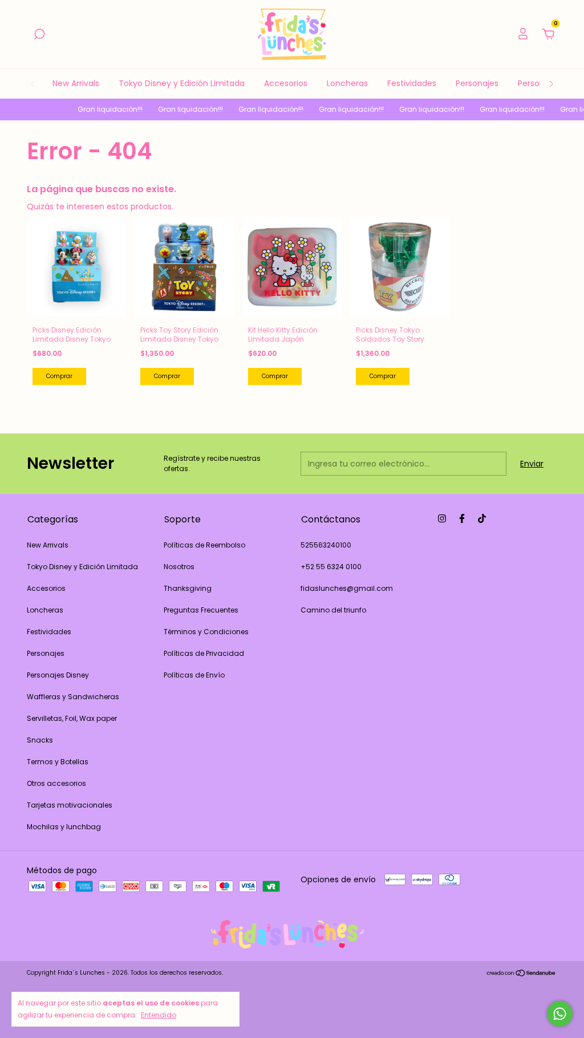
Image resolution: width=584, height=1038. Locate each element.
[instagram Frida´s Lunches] (442, 518)
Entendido (158, 1014)
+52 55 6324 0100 (331, 566)
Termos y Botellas (57, 762)
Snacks (40, 740)
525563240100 (326, 545)
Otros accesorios (56, 783)
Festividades (411, 83)
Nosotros (179, 566)
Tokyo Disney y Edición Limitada (182, 83)
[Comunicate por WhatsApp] (560, 1014)
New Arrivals (75, 83)
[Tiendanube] (521, 974)
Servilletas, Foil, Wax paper (72, 718)
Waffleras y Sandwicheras (73, 697)
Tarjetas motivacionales (69, 805)
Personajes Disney (58, 675)
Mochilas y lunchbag (64, 827)
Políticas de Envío (194, 675)
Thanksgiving (188, 588)
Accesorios (285, 83)
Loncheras (347, 83)
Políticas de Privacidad (204, 653)
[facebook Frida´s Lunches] (462, 518)
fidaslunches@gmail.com (347, 588)
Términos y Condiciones (206, 631)
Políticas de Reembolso (204, 545)
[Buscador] (39, 34)
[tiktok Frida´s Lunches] (481, 518)
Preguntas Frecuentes (201, 610)
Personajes (477, 83)
